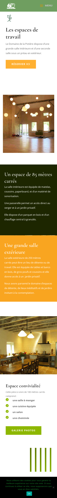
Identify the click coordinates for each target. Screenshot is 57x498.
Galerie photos (24, 430)
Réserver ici (21, 64)
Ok (29, 493)
